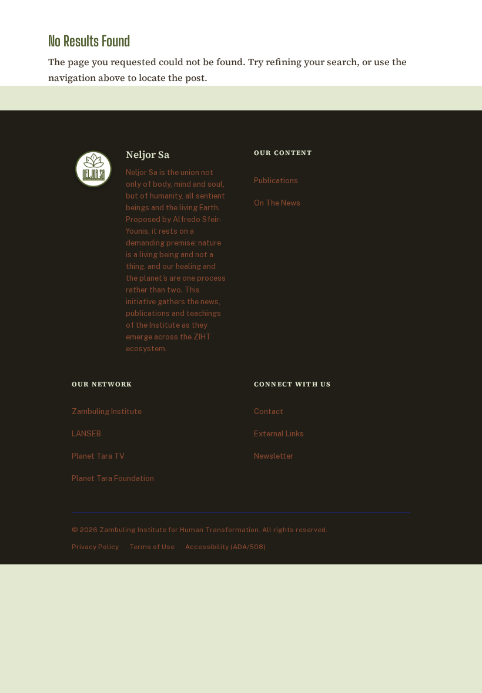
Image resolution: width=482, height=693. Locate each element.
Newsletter (273, 456)
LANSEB (86, 433)
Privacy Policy (95, 547)
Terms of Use (152, 547)
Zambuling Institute (107, 411)
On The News (277, 203)
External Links (279, 433)
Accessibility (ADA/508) (225, 547)
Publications (276, 180)
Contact (268, 411)
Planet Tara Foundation (113, 478)
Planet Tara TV (98, 456)
